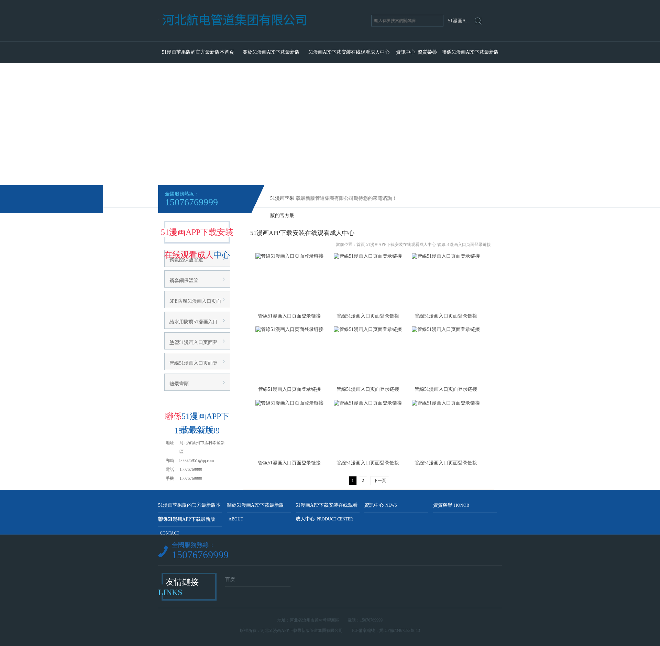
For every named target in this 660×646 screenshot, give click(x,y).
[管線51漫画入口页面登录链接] (289, 281)
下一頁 (380, 480)
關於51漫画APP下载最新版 (271, 52)
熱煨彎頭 (179, 383)
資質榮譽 (427, 52)
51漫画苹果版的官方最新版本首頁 (198, 52)
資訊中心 (405, 52)
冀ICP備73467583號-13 (399, 630)
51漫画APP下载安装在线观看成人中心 (348, 52)
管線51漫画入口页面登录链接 (464, 244)
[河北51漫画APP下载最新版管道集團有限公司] (260, 38)
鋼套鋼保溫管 (183, 280)
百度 (230, 579)
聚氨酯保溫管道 (186, 259)
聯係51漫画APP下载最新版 (470, 52)
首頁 (360, 244)
